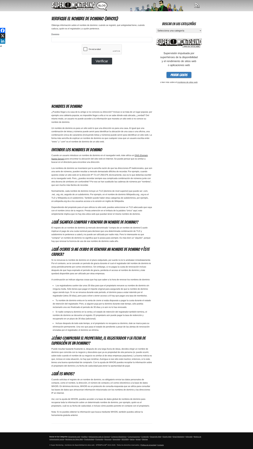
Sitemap (145, 439)
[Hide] (1, 46)
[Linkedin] (2, 41)
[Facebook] (2, 30)
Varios (132, 439)
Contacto (160, 445)
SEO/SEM (125, 439)
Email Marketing (178, 437)
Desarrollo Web (155, 437)
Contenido (145, 437)
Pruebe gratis (179, 75)
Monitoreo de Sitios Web (74, 439)
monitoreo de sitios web (187, 82)
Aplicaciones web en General (99, 437)
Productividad (89, 439)
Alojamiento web (74, 437)
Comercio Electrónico (118, 437)
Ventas (138, 439)
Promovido (99, 439)
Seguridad (116, 439)
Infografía (189, 437)
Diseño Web (167, 437)
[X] (2, 35)
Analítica (84, 437)
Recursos (107, 439)
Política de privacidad (148, 445)
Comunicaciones (134, 437)
